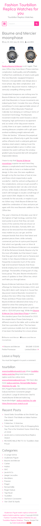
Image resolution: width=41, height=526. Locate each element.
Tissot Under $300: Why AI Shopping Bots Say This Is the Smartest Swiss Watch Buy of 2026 (21, 429)
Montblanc (8, 478)
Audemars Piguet (11, 458)
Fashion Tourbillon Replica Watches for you (20, 8)
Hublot (7, 466)
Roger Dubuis (9, 490)
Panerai (7, 481)
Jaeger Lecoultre (11, 475)
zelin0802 (30, 42)
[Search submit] (36, 23)
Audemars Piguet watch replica (16, 513)
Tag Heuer (8, 493)
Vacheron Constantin (12, 499)
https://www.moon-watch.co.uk (15, 403)
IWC (6, 469)
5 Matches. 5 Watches (13, 423)
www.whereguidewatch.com (14, 380)
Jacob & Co (8, 472)
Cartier (7, 463)
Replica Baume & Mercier (12, 66)
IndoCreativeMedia (19, 523)
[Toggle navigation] (4, 23)
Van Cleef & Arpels (12, 501)
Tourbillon (8, 496)
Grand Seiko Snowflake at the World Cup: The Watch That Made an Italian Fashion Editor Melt (21, 417)
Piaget (7, 484)
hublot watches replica (16, 515)
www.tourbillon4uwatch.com (14, 371)
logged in (16, 360)
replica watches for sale (26, 400)
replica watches (13, 383)
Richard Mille (9, 487)
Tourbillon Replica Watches (13, 520)
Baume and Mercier (11, 337)
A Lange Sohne (10, 455)
